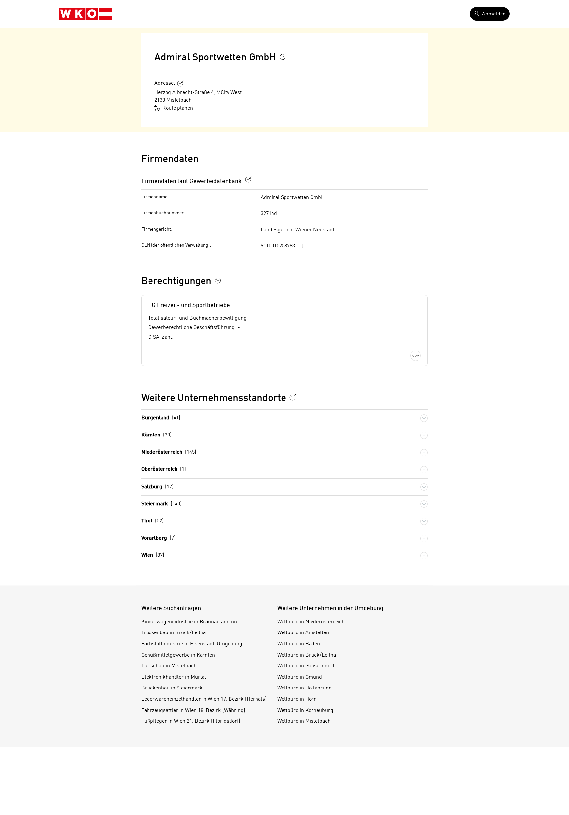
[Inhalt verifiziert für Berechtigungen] (218, 280)
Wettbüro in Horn (297, 699)
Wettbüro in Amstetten (303, 632)
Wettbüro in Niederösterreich (311, 622)
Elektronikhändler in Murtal (173, 677)
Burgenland (160, 418)
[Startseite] (85, 14)
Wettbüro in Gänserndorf (305, 666)
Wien (152, 555)
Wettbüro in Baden (298, 644)
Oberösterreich (163, 469)
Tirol (152, 521)
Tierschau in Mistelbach (169, 666)
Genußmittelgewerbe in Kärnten (178, 655)
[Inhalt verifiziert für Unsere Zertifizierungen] (292, 397)
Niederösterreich (168, 452)
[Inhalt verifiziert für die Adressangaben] (180, 83)
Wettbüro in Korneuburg (305, 710)
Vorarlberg (158, 538)
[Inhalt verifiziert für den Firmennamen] (283, 56)
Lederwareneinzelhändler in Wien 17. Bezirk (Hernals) (204, 699)
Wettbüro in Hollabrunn (304, 688)
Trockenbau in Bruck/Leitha (173, 632)
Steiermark (161, 504)
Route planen (177, 108)
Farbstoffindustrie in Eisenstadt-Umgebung (191, 644)
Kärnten (156, 435)
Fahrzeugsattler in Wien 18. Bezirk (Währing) (193, 710)
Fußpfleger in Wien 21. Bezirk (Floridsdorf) (190, 721)
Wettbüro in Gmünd (299, 677)
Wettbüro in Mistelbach (304, 721)
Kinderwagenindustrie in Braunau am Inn (189, 622)
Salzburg (157, 487)
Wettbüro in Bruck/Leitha (306, 655)
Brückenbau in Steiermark (172, 688)
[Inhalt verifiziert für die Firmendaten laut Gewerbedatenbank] (248, 179)
